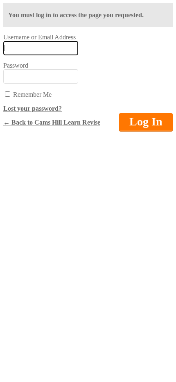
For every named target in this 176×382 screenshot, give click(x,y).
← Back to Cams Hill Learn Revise (51, 122)
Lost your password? (32, 108)
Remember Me (31, 94)
